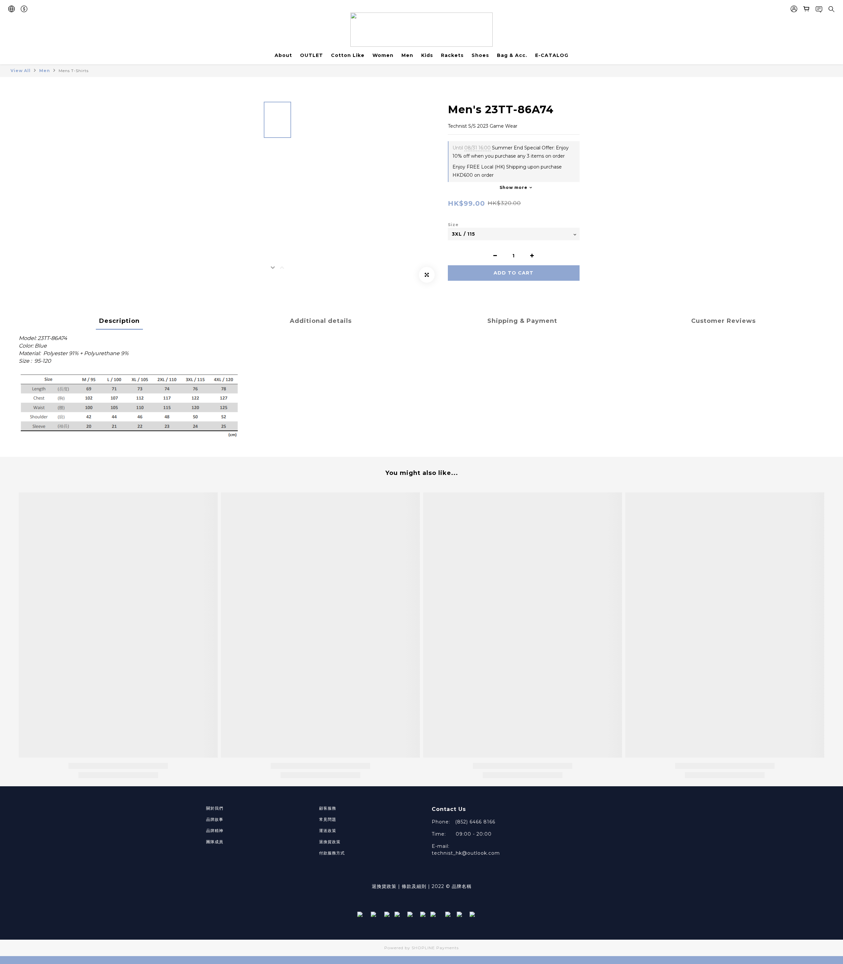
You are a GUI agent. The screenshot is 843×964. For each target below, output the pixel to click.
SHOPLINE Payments (435, 947)
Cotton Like (348, 55)
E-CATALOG (551, 55)
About (283, 55)
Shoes (480, 55)
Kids (427, 55)
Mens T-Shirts (74, 70)
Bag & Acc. (512, 55)
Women (383, 55)
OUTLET (311, 55)
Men (407, 55)
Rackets (452, 55)
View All (21, 70)
